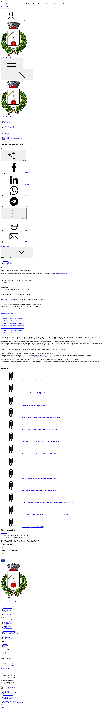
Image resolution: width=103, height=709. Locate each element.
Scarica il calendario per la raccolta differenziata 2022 (12, 323)
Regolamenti (6, 137)
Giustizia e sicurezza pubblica (9, 632)
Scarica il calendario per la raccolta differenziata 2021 (12, 325)
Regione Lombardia (5, 10)
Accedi (2, 131)
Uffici (4, 609)
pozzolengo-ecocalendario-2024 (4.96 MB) (34, 405)
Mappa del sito (4, 704)
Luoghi (5, 652)
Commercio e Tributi (8, 125)
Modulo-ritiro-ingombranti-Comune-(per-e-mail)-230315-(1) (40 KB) (41, 417)
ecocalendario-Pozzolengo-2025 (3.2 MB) (33, 393)
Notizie (5, 644)
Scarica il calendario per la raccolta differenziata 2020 (12, 328)
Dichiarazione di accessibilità (7, 665)
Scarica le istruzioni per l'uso (7, 313)
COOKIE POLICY (5, 6)
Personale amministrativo (8, 613)
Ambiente (5, 634)
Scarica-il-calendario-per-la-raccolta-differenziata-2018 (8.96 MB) (40, 478)
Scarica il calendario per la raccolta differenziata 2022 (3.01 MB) (40, 429)
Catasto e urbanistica (7, 626)
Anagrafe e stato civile (8, 619)
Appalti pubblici (7, 624)
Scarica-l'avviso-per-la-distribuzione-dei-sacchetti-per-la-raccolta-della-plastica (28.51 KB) (47, 502)
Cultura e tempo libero (8, 621)
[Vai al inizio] (1, 558)
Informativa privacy (7, 698)
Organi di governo (7, 606)
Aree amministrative (7, 608)
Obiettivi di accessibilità (6, 668)
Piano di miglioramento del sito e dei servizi (13, 702)
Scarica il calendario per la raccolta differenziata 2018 (12, 332)
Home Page (6, 133)
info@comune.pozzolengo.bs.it (11, 687)
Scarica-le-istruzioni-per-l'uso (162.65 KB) (34, 380)
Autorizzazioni (6, 637)
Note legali (5, 700)
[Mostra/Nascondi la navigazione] (12, 63)
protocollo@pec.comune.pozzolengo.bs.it (12, 688)
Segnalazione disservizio (8, 693)
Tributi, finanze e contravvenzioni (10, 633)
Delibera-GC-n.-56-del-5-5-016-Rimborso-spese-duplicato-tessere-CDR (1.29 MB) (45, 514)
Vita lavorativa (6, 622)
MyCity (3, 707)
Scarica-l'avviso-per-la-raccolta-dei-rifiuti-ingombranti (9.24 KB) (40, 490)
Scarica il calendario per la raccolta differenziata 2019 (12, 330)
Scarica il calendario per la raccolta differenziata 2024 (12, 318)
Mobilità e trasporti (7, 628)
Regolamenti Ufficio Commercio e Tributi (12, 138)
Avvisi (4, 646)
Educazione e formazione (9, 631)
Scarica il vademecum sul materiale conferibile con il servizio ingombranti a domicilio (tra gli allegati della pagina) (26, 356)
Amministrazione (7, 134)
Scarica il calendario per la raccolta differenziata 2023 (12, 320)
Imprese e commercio (8, 623)
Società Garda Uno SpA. (61, 273)
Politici (4, 611)
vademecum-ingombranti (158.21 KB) (33, 527)
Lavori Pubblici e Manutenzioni (10, 126)
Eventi (4, 653)
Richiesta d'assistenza (8, 695)
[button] (7, 118)
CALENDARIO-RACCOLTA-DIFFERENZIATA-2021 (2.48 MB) (41, 441)
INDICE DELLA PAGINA (6, 257)
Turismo (5, 627)
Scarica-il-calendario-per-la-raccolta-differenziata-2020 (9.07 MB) (40, 454)
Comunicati (5, 645)
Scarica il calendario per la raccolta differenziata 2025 (12, 316)
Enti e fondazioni (7, 610)
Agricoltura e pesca (7, 638)
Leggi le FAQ (6, 691)
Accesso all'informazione (8, 127)
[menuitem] (16, 172)
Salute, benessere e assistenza (9, 636)
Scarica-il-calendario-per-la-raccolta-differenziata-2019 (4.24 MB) (40, 466)
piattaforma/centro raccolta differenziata (11, 299)
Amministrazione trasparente (9, 697)
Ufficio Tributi (6, 139)
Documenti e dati (7, 136)
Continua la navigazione (6, 8)
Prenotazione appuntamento (9, 692)
